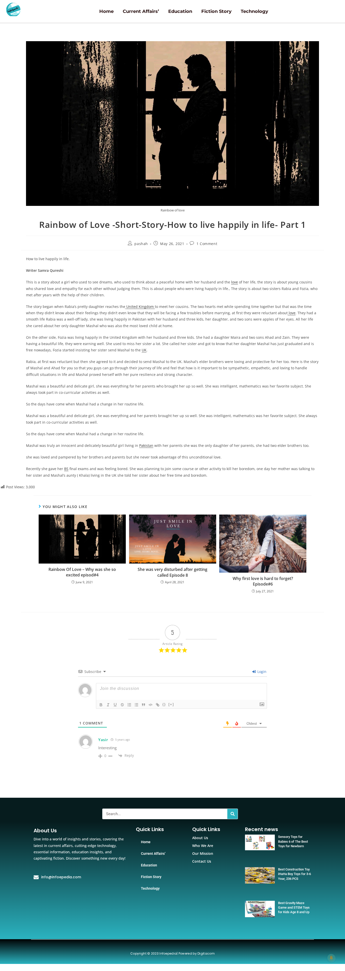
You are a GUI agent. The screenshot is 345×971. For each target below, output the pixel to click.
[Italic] (108, 705)
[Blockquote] (143, 705)
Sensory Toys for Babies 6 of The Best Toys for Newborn (293, 841)
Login (261, 671)
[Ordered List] (129, 705)
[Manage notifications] (331, 958)
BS (66, 468)
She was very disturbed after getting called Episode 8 (172, 572)
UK (144, 350)
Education (180, 11)
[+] (171, 704)
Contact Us (201, 861)
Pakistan (146, 445)
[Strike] (122, 705)
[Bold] (101, 705)
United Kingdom (140, 306)
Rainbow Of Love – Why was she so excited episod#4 (82, 572)
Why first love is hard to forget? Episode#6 (263, 581)
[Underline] (115, 705)
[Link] (157, 705)
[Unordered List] (136, 705)
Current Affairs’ (141, 11)
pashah (141, 243)
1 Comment (206, 243)
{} (164, 704)
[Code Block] (150, 705)
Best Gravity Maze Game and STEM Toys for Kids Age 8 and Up (294, 907)
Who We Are (202, 845)
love (234, 282)
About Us (200, 837)
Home (106, 11)
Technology (254, 11)
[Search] (232, 814)
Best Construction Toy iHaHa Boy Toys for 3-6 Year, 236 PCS (294, 873)
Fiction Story (216, 11)
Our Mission (202, 853)
